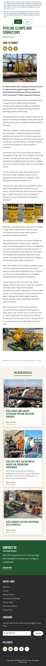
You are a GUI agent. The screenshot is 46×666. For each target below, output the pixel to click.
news (12, 360)
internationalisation (28, 360)
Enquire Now (7, 568)
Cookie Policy (8, 610)
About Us (6, 587)
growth (17, 360)
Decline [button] (27, 22)
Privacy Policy (10, 9)
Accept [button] (18, 22)
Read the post (11, 422)
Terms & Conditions (10, 606)
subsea (38, 360)
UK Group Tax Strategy (11, 598)
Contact (6, 591)
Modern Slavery (9, 595)
